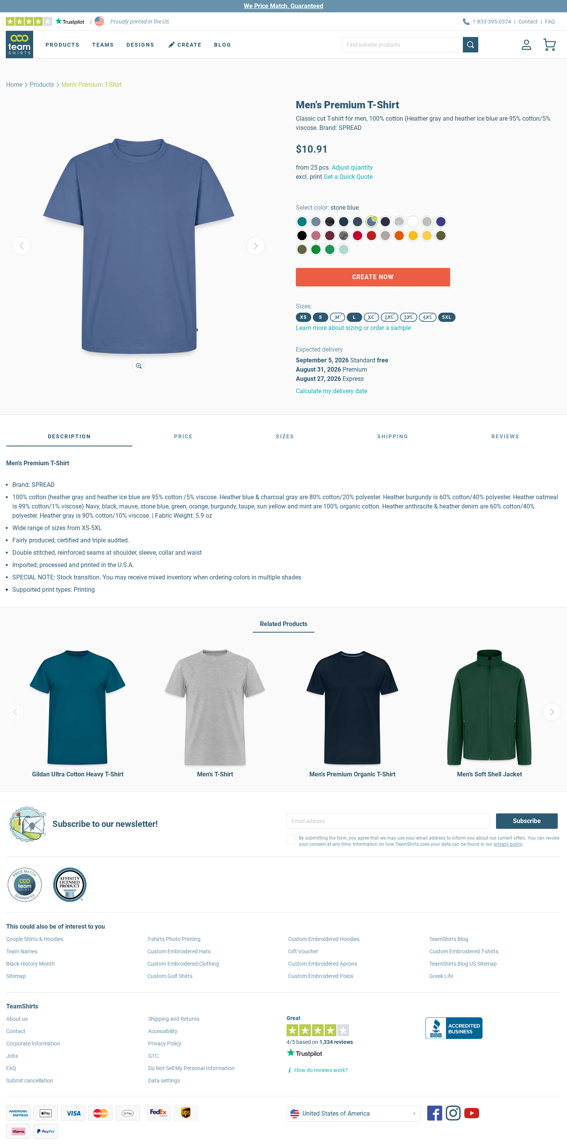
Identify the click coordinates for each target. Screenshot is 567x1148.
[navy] (385, 221)
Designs (141, 45)
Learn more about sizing (329, 328)
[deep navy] (344, 221)
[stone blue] (371, 221)
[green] (316, 249)
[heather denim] (357, 221)
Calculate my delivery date (331, 391)
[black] (302, 235)
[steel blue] (316, 221)
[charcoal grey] (344, 235)
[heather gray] (399, 221)
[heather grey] (427, 221)
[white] (413, 221)
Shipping (392, 436)
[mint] (344, 249)
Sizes (285, 436)
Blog (222, 45)
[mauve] (316, 235)
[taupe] (385, 235)
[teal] (302, 221)
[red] (357, 235)
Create (189, 45)
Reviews (505, 436)
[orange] (399, 235)
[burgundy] (330, 235)
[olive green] (302, 249)
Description (69, 436)
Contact (528, 22)
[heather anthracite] (330, 221)
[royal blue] (441, 221)
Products (63, 45)
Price (183, 436)
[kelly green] (330, 249)
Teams (103, 45)
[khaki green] (441, 235)
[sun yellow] (413, 235)
